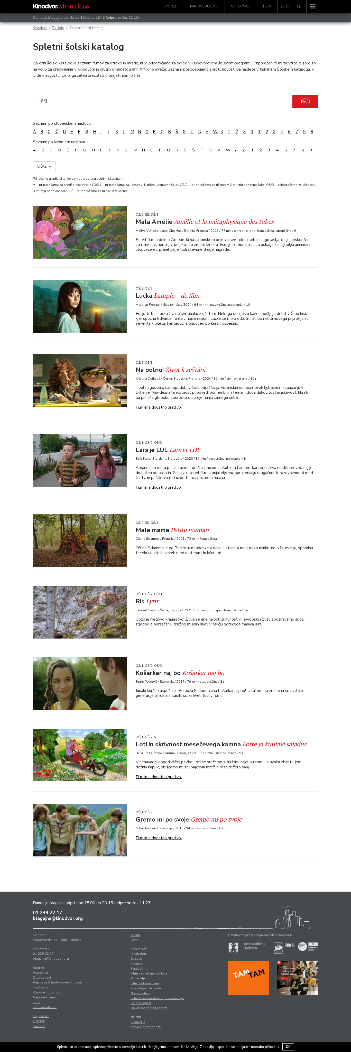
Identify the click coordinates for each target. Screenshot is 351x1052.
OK (288, 1047)
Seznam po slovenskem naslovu (62, 123)
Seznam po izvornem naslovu (59, 142)
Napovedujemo (204, 6)
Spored (170, 6)
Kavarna (39, 1026)
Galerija (39, 1021)
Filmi (267, 6)
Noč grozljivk (140, 993)
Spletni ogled (141, 1003)
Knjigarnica (41, 1016)
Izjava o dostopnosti (146, 1027)
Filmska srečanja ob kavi (149, 973)
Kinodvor (40, 27)
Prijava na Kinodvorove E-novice (57, 982)
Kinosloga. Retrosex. (146, 988)
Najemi (136, 1017)
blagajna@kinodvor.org (58, 918)
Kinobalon (138, 953)
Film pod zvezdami (145, 983)
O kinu (135, 935)
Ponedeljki (138, 978)
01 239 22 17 (47, 913)
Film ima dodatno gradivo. (159, 407)
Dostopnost (42, 977)
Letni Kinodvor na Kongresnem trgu (157, 998)
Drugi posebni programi (149, 1008)
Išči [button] (305, 101)
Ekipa (134, 940)
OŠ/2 (42, 166)
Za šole (58, 27)
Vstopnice (241, 6)
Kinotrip (136, 963)
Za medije (138, 1022)
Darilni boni (41, 987)
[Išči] (298, 6)
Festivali (137, 968)
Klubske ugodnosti (47, 992)
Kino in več (138, 949)
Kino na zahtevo (45, 1007)
